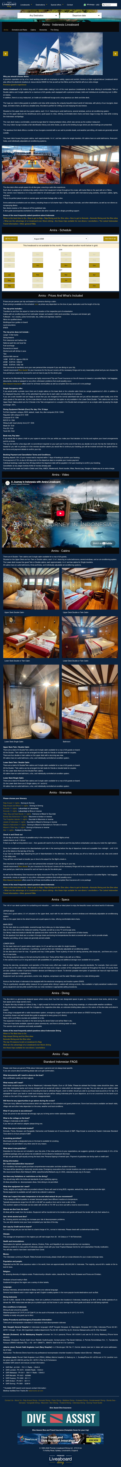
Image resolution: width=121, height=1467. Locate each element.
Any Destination (36, 15)
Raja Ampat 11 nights (11, 803)
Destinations (40, 4)
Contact (70, 4)
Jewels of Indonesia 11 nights (14, 822)
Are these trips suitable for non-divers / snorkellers (76, 221)
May (9, 280)
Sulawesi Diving (82, 1400)
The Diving (54, 29)
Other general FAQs (28, 224)
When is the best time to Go (14, 218)
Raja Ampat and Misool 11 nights (15, 805)
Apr (94, 275)
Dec (94, 265)
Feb (37, 275)
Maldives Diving (68, 1400)
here (36, 304)
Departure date (79, 15)
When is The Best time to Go (14, 1033)
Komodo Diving (44, 1400)
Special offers (56, 4)
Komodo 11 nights (10, 808)
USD (97, 5)
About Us (18, 1400)
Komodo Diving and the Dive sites (104, 218)
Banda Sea (111, 1400)
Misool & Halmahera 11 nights (14, 824)
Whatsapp (90, 4)
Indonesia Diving (79, 1402)
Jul (66, 280)
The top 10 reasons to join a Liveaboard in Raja (22, 1042)
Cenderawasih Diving (97, 1400)
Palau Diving (56, 1400)
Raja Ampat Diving (30, 1400)
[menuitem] (9, 4)
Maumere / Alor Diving (49, 1402)
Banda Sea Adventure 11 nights (15, 816)
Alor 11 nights (8, 830)
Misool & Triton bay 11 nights (14, 827)
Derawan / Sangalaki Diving (29, 1402)
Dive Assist (23, 370)
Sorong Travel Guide (94, 1402)
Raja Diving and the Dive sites (56, 218)
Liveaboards (25, 4)
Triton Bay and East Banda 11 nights (17, 814)
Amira (6, 29)
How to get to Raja (35, 218)
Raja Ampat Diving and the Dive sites (18, 1036)
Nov (66, 265)
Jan (9, 275)
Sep (9, 285)
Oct (37, 265)
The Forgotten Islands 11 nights (15, 819)
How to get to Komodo (79, 218)
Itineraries (43, 29)
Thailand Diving (65, 1402)
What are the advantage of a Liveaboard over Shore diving (28, 221)
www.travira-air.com (35, 1390)
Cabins (33, 29)
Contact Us (9, 1400)
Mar (66, 275)
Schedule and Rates (19, 29)
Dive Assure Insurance (12, 383)
